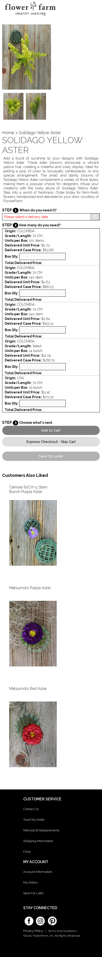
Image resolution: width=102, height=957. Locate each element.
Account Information (37, 872)
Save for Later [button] (51, 456)
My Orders (30, 882)
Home (8, 132)
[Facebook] (28, 919)
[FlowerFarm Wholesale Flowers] (30, 16)
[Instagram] (40, 919)
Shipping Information (38, 841)
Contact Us (31, 809)
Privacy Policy (33, 931)
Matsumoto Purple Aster (30, 588)
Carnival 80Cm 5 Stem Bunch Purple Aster (28, 489)
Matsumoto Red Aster (28, 688)
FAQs (27, 851)
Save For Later (33, 893)
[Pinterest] (51, 918)
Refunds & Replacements (41, 830)
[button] (94, 8)
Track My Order (34, 819)
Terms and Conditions (62, 931)
